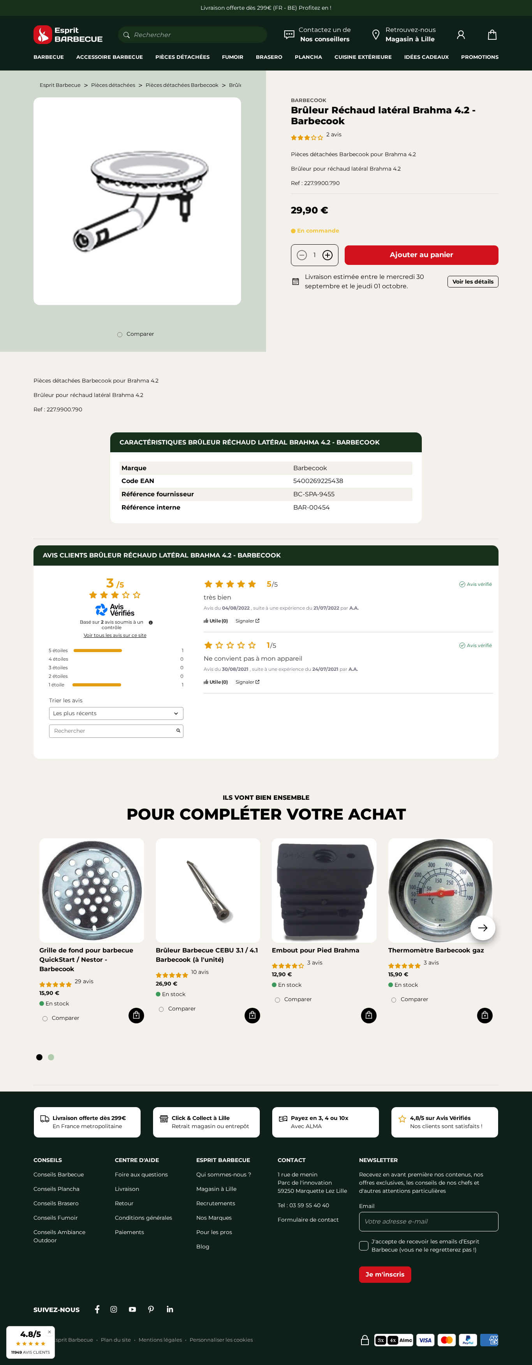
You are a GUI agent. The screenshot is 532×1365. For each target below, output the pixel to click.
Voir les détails (473, 281)
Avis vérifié (479, 584)
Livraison (127, 1188)
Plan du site (116, 1340)
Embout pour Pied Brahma (315, 950)
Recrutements (215, 1203)
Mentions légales (160, 1340)
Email (367, 1206)
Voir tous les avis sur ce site (115, 635)
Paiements (129, 1232)
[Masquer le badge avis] (49, 1332)
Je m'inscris (385, 1274)
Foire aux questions (141, 1174)
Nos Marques (214, 1217)
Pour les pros (214, 1232)
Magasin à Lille (216, 1188)
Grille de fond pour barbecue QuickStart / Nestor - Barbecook (86, 960)
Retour (124, 1203)
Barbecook (308, 100)
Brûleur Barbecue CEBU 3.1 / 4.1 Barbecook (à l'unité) (207, 955)
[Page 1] (39, 1057)
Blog (203, 1246)
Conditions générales (143, 1217)
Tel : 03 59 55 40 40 (303, 1205)
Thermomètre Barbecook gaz (436, 950)
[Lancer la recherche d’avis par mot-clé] (178, 731)
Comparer (140, 333)
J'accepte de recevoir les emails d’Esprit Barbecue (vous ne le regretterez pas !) (425, 1245)
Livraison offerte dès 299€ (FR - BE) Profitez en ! (266, 7)
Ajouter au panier (421, 254)
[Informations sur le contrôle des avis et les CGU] (151, 622)
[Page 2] (51, 1057)
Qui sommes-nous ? (223, 1174)
